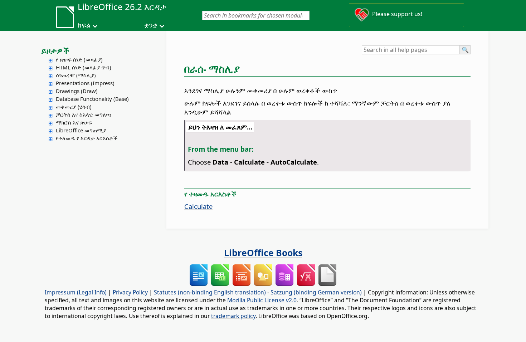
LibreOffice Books (263, 252)
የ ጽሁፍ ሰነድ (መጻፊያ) (79, 59)
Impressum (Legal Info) (76, 292)
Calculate (198, 206)
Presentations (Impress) (85, 83)
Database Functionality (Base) (92, 98)
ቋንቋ (150, 25)
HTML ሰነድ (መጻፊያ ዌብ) (83, 67)
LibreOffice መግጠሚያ (81, 130)
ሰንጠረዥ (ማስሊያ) (76, 75)
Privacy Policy (130, 292)
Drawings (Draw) (77, 90)
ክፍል (84, 25)
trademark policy (233, 316)
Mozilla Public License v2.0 (262, 300)
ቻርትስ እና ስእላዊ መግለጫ (84, 114)
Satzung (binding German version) (316, 292)
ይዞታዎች (55, 50)
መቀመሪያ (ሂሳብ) (74, 106)
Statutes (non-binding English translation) (210, 292)
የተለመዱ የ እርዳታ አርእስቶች (86, 138)
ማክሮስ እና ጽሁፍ (74, 122)
